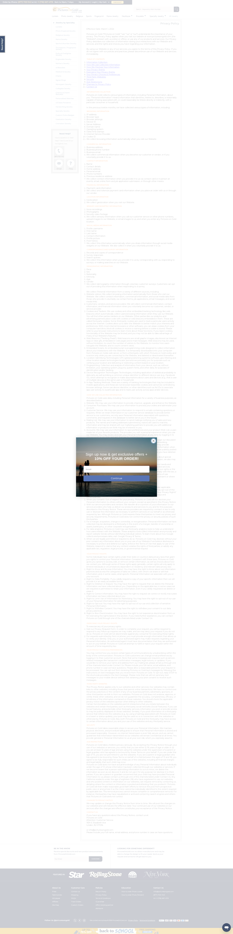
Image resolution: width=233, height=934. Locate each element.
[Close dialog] (153, 440)
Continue (116, 478)
